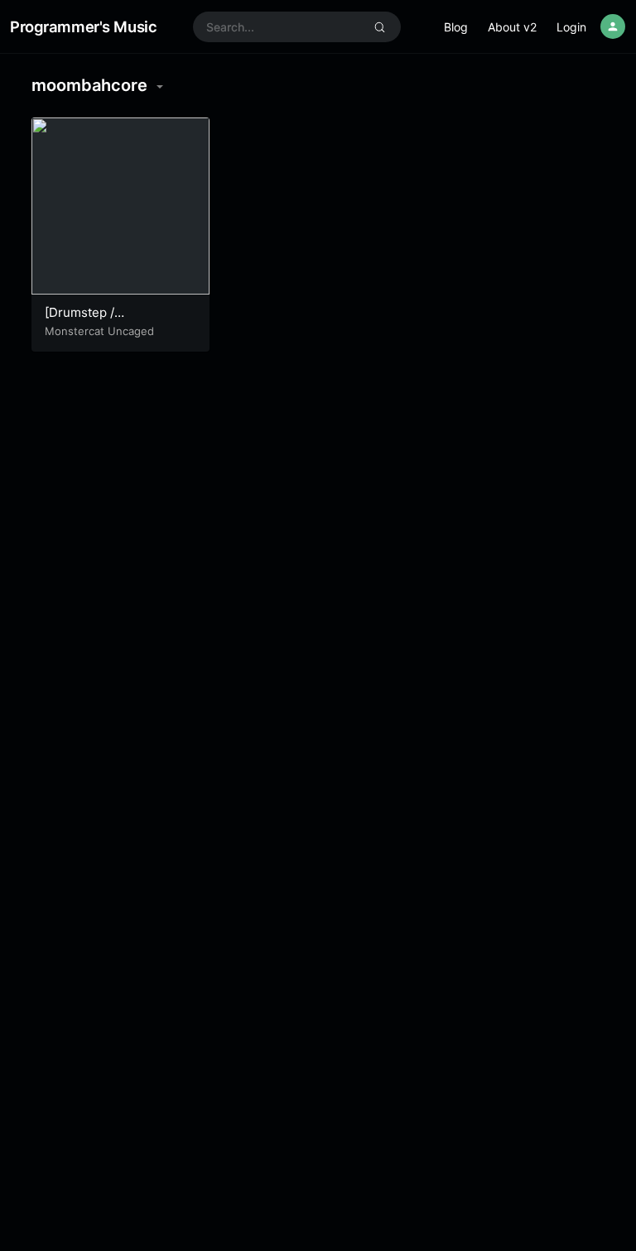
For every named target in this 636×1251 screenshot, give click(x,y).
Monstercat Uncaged (99, 331)
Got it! (557, 32)
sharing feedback (408, 40)
